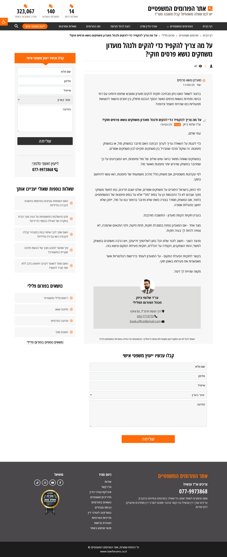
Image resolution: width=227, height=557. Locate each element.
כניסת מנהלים (103, 507)
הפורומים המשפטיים (181, 26)
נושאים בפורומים (101, 502)
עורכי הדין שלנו (148, 26)
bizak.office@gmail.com (145, 321)
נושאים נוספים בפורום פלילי (45, 342)
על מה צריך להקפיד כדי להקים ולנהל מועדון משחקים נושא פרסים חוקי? (113, 35)
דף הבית (207, 26)
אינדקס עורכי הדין (100, 492)
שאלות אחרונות (67, 26)
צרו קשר (106, 487)
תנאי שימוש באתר (100, 528)
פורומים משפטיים (188, 35)
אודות (108, 482)
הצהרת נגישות (102, 523)
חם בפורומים (93, 26)
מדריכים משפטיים (100, 497)
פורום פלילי (168, 35)
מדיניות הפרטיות (101, 518)
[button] (4, 22)
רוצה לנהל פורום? (120, 26)
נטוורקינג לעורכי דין (99, 513)
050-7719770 (145, 316)
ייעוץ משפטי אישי (35, 26)
